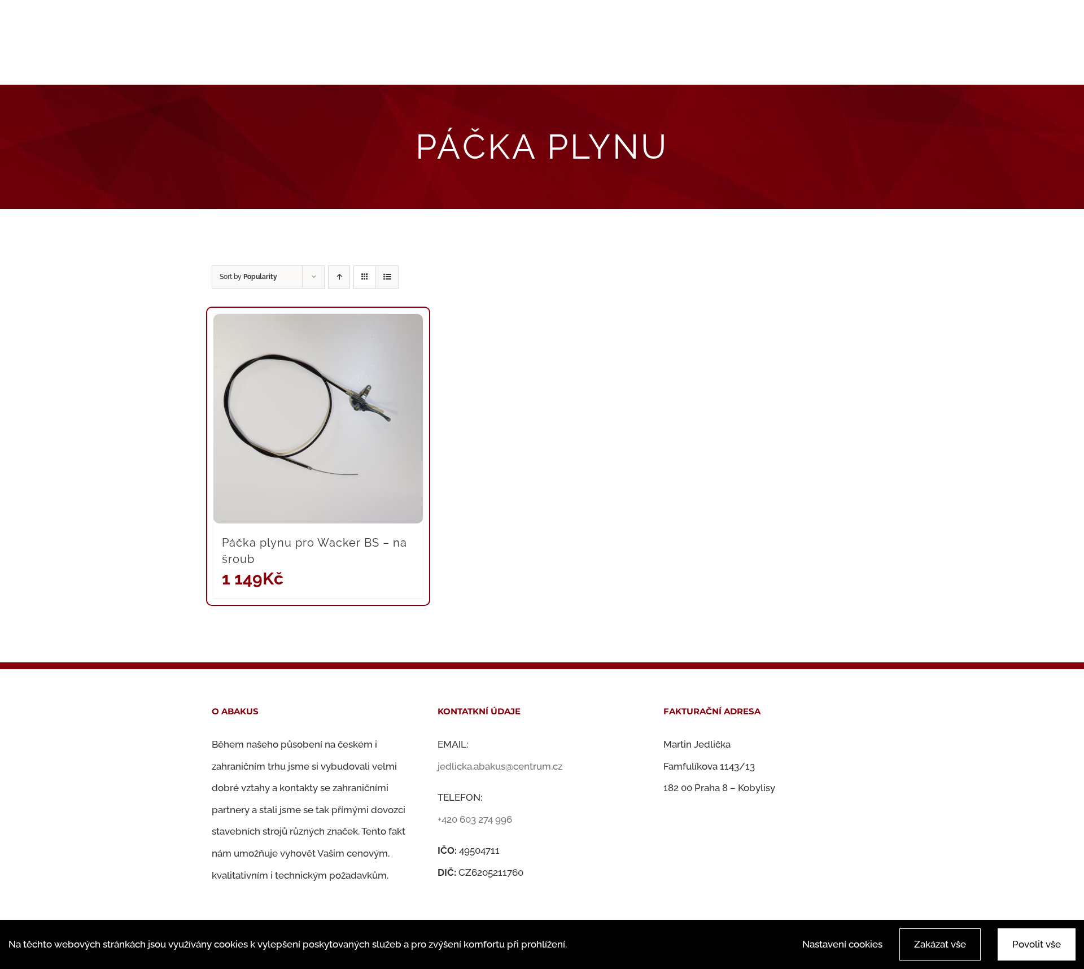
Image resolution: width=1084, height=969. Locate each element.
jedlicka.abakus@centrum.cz (500, 766)
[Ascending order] (339, 277)
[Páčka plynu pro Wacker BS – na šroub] (318, 418)
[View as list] (387, 277)
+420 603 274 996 (475, 819)
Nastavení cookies (842, 944)
